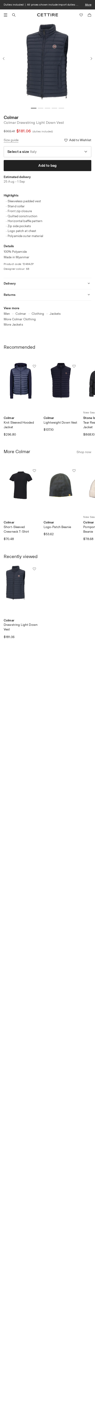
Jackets (55, 314)
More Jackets (13, 325)
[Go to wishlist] (81, 15)
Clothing (38, 314)
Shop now (84, 452)
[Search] (14, 15)
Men (7, 314)
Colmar (11, 117)
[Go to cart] (89, 15)
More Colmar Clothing (20, 319)
